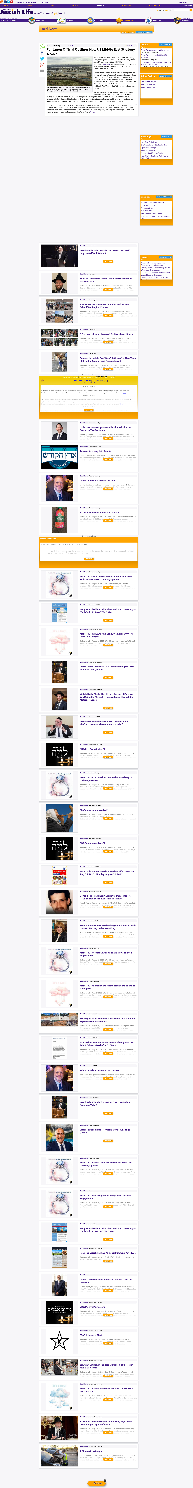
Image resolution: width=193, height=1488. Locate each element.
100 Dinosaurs (146, 211)
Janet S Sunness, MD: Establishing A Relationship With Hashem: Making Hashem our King (108, 927)
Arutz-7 (70, 46)
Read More (108, 261)
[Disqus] (88, 156)
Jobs (52, 6)
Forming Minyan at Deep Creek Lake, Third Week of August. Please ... (154, 279)
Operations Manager (148, 147)
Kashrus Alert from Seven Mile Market (99, 512)
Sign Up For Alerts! (128, 32)
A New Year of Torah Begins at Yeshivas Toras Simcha (106, 333)
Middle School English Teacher (152, 153)
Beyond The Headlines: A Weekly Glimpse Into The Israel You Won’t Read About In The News (105, 897)
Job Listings (146, 136)
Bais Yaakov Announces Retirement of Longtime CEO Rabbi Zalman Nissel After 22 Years (107, 1044)
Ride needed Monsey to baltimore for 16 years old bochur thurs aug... (156, 274)
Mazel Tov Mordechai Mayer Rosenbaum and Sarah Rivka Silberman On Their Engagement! (106, 578)
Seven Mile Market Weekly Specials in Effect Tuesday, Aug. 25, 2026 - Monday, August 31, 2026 (107, 873)
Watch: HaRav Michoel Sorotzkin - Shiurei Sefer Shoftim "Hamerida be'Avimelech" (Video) (104, 723)
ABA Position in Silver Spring (151, 213)
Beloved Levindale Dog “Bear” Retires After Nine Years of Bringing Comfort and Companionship (108, 359)
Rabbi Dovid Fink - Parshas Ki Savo (97, 480)
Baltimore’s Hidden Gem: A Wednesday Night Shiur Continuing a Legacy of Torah (106, 1423)
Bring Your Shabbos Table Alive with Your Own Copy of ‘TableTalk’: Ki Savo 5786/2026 (108, 611)
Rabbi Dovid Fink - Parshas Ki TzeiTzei (99, 1070)
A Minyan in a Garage (91, 1451)
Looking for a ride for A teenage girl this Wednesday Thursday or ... (155, 269)
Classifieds (126, 6)
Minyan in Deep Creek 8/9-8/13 (152, 202)
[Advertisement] (88, 122)
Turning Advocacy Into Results (95, 451)
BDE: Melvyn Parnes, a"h (92, 1306)
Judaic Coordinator (148, 150)
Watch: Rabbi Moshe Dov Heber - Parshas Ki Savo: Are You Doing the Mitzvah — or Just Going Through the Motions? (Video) (107, 696)
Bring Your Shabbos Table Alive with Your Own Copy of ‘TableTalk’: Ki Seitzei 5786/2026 (108, 1230)
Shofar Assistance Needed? (94, 810)
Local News (48, 28)
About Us (45, 2)
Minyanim (100, 6)
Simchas (75, 6)
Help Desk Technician (149, 142)
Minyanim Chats (147, 208)
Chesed (29, 6)
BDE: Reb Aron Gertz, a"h (92, 749)
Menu (185, 2)
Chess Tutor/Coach (148, 205)
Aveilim (168, 76)
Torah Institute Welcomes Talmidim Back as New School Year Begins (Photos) (104, 306)
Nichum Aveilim (154, 6)
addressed (106, 64)
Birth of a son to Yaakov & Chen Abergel (155, 50)
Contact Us (188, 6)
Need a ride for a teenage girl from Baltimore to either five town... (153, 264)
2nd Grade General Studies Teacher (154, 145)
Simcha (168, 44)
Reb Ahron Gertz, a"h (148, 82)
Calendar (4, 6)
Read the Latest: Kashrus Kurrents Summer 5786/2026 (108, 1252)
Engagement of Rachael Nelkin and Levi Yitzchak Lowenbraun (156, 63)
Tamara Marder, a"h (148, 84)
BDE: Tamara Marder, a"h (92, 843)
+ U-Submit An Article (144, 32)
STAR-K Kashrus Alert (91, 1335)
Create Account (31, 2)
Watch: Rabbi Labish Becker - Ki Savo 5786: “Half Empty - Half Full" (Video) (105, 252)
